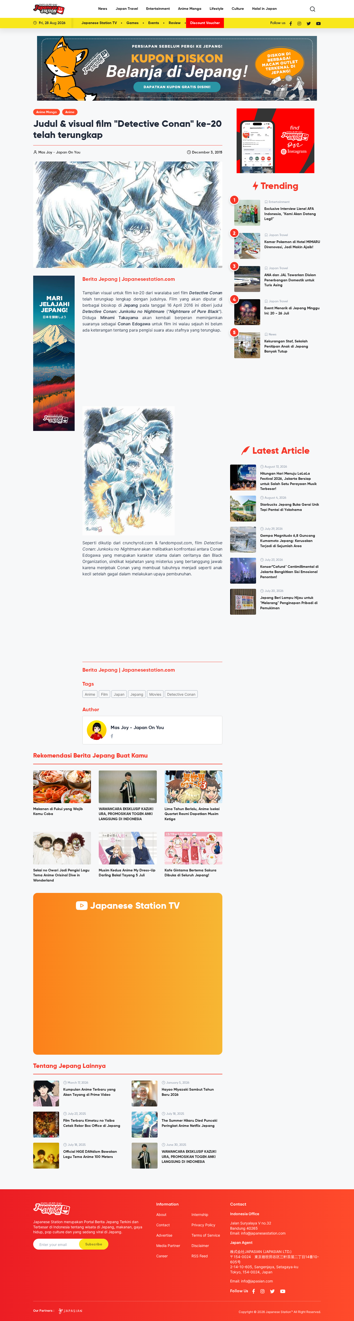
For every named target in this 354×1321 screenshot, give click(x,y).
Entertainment (158, 9)
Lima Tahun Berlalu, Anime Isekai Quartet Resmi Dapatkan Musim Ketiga (192, 814)
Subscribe (93, 1244)
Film (104, 694)
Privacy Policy (203, 1225)
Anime (69, 112)
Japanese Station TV (99, 23)
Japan (119, 694)
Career (162, 1256)
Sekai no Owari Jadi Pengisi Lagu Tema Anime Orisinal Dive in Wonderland (61, 875)
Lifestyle (216, 9)
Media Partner (168, 1245)
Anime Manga (189, 9)
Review (175, 23)
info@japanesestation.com (263, 1233)
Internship (200, 1214)
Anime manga (46, 112)
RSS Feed (200, 1256)
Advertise (164, 1235)
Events (153, 23)
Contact (163, 1225)
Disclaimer (200, 1245)
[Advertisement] (152, 619)
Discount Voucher (205, 23)
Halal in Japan (264, 9)
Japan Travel (127, 9)
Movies (155, 694)
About (161, 1214)
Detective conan (181, 694)
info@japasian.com (257, 1281)
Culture (238, 9)
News (102, 9)
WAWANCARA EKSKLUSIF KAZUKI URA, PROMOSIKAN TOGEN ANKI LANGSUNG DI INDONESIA (126, 814)
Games (132, 23)
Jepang (136, 694)
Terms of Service (206, 1235)
